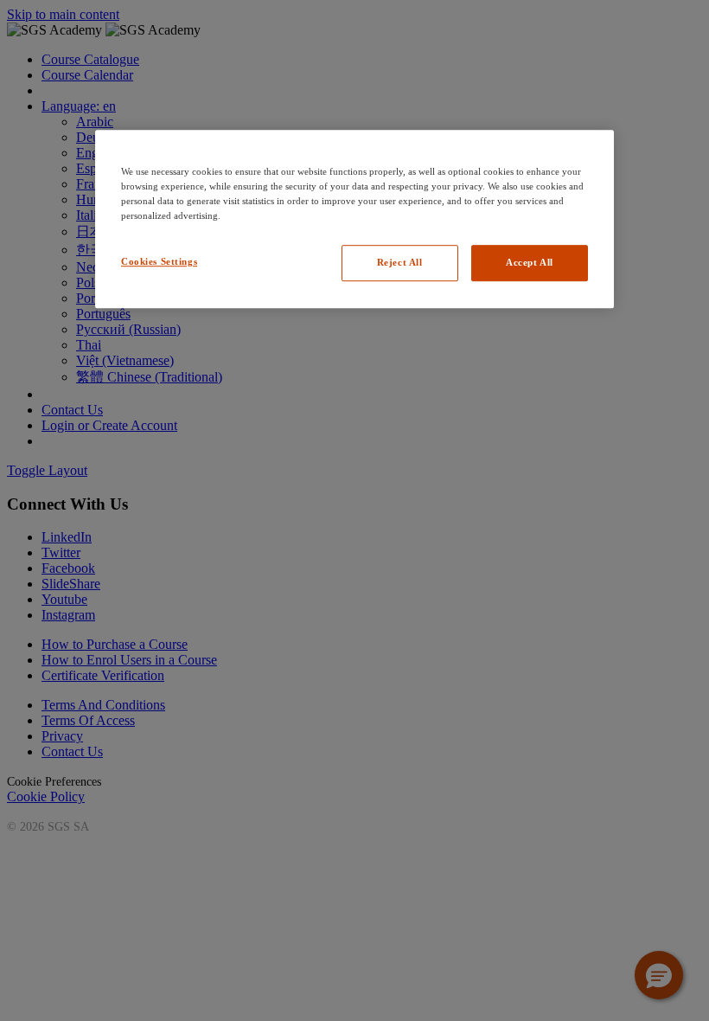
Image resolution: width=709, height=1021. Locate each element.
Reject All (400, 262)
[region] (354, 219)
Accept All (529, 262)
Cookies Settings (159, 261)
